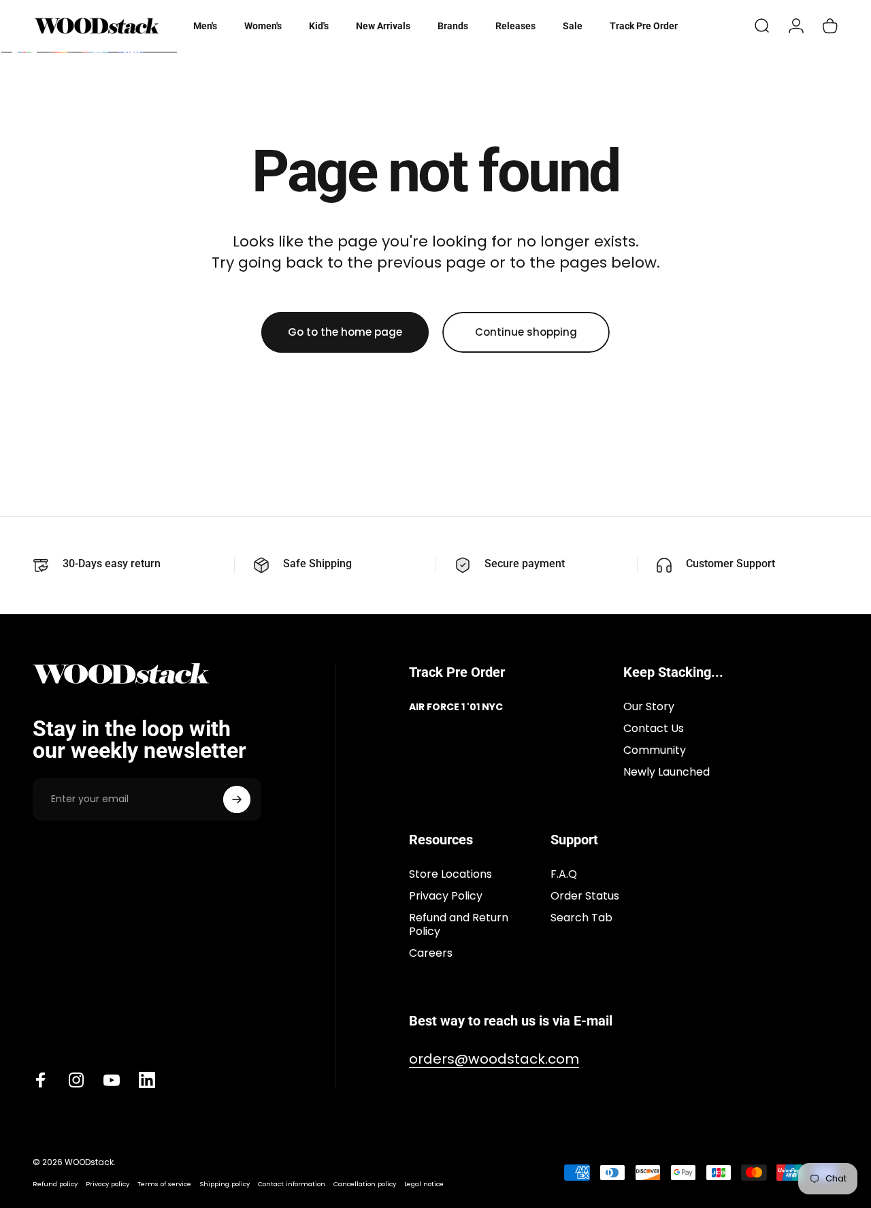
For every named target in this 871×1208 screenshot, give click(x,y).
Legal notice (424, 1183)
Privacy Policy (445, 896)
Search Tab (581, 918)
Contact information (291, 1183)
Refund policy (55, 1183)
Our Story (648, 707)
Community (654, 750)
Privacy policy (107, 1183)
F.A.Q (563, 874)
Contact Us (653, 728)
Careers (431, 953)
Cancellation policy (364, 1183)
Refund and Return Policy (458, 924)
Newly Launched (666, 772)
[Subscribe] (236, 799)
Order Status (584, 896)
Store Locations (450, 874)
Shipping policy (224, 1183)
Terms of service (164, 1183)
